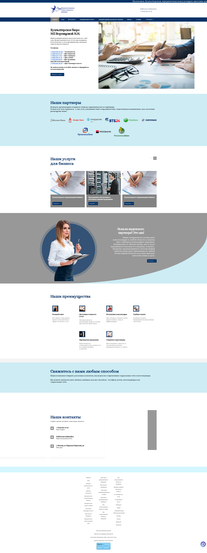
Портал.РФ (110, 534)
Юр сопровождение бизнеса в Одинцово (118, 481)
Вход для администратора (103, 530)
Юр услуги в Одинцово (88, 515)
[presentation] (150, 158)
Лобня (118, 507)
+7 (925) (56, 54)
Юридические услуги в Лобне (88, 504)
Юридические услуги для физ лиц (88, 521)
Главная (54, 19)
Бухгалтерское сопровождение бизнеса (88, 498)
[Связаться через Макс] (203, 544)
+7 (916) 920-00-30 (146, 11)
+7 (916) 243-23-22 (56, 59)
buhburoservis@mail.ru (148, 9)
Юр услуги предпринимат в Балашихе (103, 480)
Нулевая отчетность (88, 492)
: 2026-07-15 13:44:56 (111, 537)
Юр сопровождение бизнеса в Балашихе (103, 515)
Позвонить (151, 261)
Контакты (118, 524)
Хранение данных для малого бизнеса (111, 19)
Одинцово (118, 504)
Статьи (118, 519)
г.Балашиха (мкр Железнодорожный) (119, 512)
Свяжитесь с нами (56, 74)
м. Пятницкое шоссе (118, 500)
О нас (62, 19)
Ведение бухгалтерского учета (88, 486)
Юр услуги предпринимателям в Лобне (104, 492)
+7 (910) (56, 63)
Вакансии (118, 522)
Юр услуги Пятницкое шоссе (88, 509)
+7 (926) (56, 57)
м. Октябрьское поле (118, 495)
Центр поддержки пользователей (103, 540)
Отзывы (138, 19)
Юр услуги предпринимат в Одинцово (103, 499)
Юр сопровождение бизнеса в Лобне (103, 507)
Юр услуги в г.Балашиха (103, 486)
